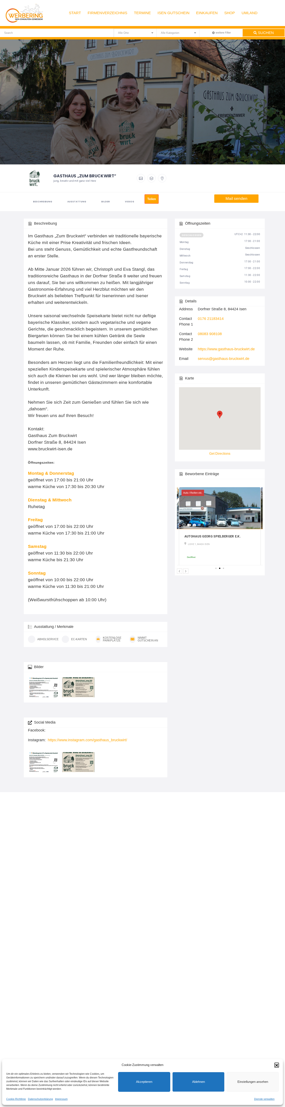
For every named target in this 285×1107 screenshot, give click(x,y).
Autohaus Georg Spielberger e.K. (212, 536)
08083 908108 (210, 334)
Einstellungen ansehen (252, 1081)
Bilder (105, 201)
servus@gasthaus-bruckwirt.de (223, 359)
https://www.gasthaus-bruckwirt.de (226, 349)
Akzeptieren (144, 1081)
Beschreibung (42, 201)
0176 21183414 (211, 319)
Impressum (61, 1099)
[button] (277, 1065)
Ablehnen (198, 1081)
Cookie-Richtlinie (16, 1099)
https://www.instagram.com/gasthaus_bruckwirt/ (87, 740)
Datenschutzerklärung (40, 1099)
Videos (129, 201)
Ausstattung (76, 201)
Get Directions (219, 453)
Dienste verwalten (264, 1099)
